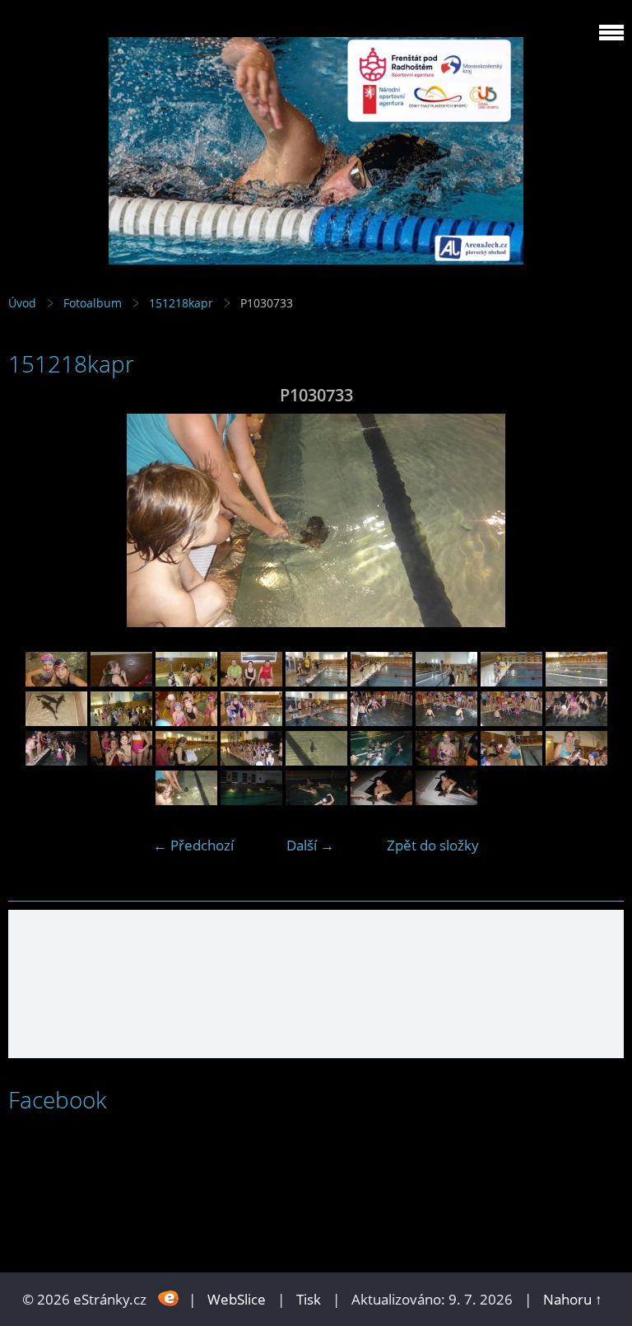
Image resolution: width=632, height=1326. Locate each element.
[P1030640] (251, 681)
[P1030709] (186, 760)
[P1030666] (121, 720)
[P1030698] (381, 720)
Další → (310, 845)
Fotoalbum (92, 303)
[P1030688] (316, 720)
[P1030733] (186, 799)
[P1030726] (446, 760)
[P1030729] (511, 760)
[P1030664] (56, 720)
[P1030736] (316, 799)
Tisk (308, 1299)
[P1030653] (381, 681)
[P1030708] (121, 760)
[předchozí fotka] (34, 520)
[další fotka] (597, 520)
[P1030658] (511, 681)
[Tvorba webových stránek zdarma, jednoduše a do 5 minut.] (169, 1297)
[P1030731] (576, 760)
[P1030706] (56, 760)
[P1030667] (186, 720)
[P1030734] (251, 799)
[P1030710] (251, 760)
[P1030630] (56, 681)
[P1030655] (446, 681)
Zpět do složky (433, 845)
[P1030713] (316, 760)
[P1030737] (381, 799)
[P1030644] (316, 681)
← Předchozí (193, 845)
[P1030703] (511, 720)
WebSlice (236, 1299)
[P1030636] (121, 681)
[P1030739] (446, 799)
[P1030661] (576, 681)
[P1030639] (186, 681)
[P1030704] (576, 720)
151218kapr (181, 303)
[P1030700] (446, 720)
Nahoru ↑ (572, 1299)
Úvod (22, 303)
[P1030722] (381, 760)
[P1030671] (251, 720)
